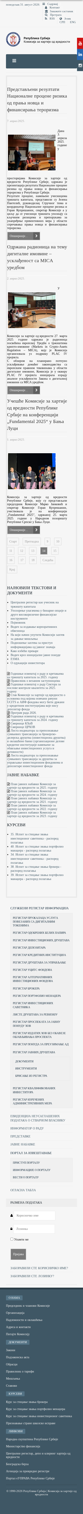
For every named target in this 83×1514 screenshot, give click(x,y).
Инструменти (26, 1068)
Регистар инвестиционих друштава (41, 940)
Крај (12, 569)
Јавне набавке (22, 1144)
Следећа (47, 560)
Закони (10, 1350)
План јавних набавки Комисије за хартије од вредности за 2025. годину (32, 785)
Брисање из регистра (31, 1075)
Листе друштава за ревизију (35, 1014)
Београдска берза (17, 1464)
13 (32, 551)
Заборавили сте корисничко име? (39, 1268)
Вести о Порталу (26, 1177)
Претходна (32, 541)
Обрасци (11, 1364)
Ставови (11, 1385)
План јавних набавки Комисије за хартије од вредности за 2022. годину (32, 807)
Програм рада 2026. (24, 712)
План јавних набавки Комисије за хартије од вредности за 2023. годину (32, 814)
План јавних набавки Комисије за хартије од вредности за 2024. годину (32, 793)
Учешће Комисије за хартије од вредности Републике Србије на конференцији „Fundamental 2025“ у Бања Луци (37, 414)
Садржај (52, 4)
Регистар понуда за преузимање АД (41, 1044)
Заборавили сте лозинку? (32, 1276)
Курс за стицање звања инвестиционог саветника (39, 1416)
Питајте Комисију (18, 1334)
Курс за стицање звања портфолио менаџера (35, 1409)
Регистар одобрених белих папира (39, 932)
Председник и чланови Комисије (28, 1305)
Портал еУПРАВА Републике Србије (30, 1478)
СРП (62, 22)
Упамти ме (21, 1239)
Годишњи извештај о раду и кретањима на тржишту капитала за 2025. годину (35, 675)
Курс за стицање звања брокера (27, 1402)
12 (21, 551)
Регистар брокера (26, 988)
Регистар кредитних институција (39, 955)
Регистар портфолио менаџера (37, 995)
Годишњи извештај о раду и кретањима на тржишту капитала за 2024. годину (35, 718)
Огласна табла (23, 1190)
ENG (73, 22)
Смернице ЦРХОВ (23, 727)
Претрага (55, 14)
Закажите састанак (61, 11)
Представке (20, 1136)
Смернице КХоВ (22, 723)
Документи (24, 1061)
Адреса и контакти (18, 1327)
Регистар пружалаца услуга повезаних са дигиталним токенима (35, 921)
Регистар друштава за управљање (39, 962)
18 (33, 560)
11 (10, 551)
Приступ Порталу (26, 1162)
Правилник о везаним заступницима (35, 680)
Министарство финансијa (23, 1446)
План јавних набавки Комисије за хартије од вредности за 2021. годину (32, 800)
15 (54, 551)
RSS (52, 18)
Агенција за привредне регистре (27, 1471)
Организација (15, 1313)
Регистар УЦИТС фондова (32, 969)
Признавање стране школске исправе (30, 1423)
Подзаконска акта (17, 1357)
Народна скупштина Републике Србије (32, 1439)
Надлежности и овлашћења (24, 1320)
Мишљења (13, 1378)
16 (10, 560)
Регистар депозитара (29, 947)
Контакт (54, 7)
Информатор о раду (27, 1128)
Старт (13, 541)
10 (57, 541)
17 (21, 560)
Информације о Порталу (31, 1170)
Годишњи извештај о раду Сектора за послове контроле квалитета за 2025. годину (34, 688)
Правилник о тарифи (20, 1371)
